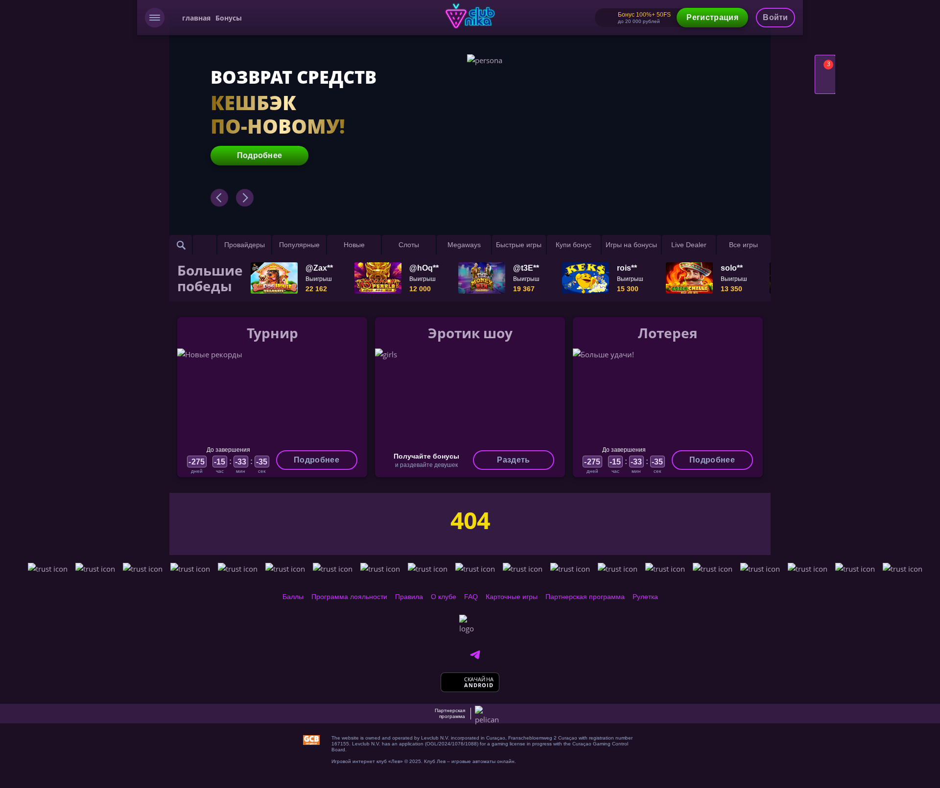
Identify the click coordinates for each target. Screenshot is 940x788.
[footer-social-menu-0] (475, 655)
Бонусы (228, 18)
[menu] (154, 17)
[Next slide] (245, 198)
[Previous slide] (219, 198)
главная (196, 18)
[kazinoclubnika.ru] (470, 16)
